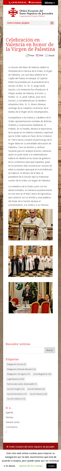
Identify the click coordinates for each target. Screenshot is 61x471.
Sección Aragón (15, 389)
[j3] (30, 297)
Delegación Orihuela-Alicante (21, 369)
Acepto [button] (51, 466)
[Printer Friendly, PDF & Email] (40, 56)
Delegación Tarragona (18, 374)
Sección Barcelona (17, 394)
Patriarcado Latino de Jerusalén (22, 384)
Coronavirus (11, 427)
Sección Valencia (16, 399)
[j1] (30, 261)
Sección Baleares (36, 389)
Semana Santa (12, 422)
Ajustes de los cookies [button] (31, 465)
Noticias (9, 417)
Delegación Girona (16, 364)
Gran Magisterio (42, 374)
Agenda (9, 412)
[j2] (30, 224)
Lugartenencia (15, 379)
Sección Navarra (38, 394)
